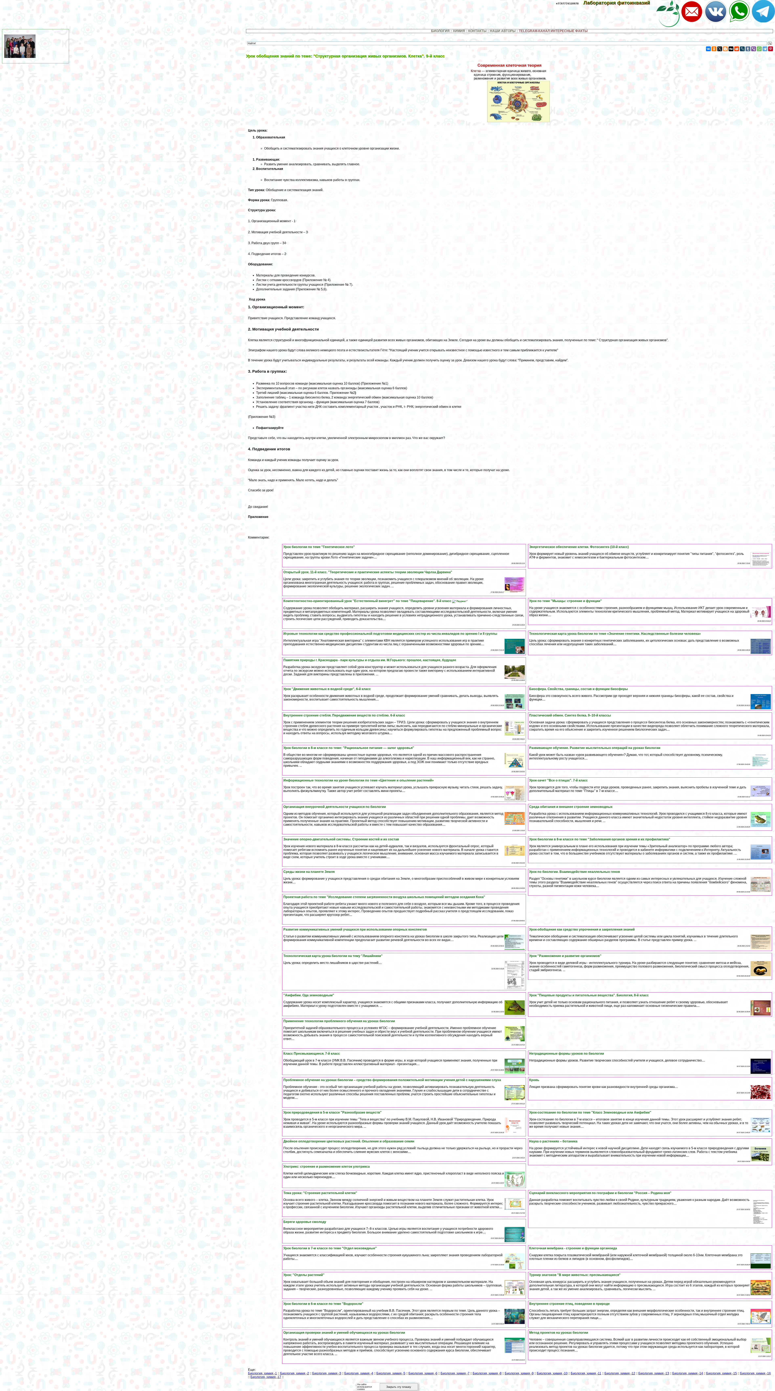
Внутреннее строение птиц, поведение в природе (569, 1303)
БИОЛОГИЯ (440, 31)
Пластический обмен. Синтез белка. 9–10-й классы (570, 715)
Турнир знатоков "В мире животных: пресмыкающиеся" (575, 1275)
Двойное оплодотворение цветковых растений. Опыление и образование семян (348, 1141)
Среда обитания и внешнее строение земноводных (571, 806)
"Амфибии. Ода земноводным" (308, 995)
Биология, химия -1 (262, 1373)
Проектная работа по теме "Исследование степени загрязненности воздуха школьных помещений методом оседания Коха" (384, 897)
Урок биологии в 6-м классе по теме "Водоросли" (323, 1303)
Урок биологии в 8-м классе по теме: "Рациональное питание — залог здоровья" (348, 748)
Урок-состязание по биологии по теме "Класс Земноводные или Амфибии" (590, 1112)
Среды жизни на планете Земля (309, 871)
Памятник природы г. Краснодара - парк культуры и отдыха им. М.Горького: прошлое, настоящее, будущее (369, 660)
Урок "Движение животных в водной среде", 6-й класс (327, 689)
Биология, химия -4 (358, 1373)
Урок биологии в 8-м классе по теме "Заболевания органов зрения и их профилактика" (599, 839)
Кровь (534, 1080)
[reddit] (736, 48)
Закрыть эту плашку (398, 1386)
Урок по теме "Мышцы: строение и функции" (565, 601)
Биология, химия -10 (552, 1373)
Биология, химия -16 (755, 1373)
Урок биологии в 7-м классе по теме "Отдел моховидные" (330, 1248)
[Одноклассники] (714, 48)
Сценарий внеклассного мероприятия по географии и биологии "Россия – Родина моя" (600, 1193)
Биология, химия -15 (721, 1373)
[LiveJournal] (742, 48)
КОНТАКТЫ (477, 31)
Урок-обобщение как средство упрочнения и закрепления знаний (582, 929)
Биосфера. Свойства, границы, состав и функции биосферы (578, 689)
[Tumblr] (748, 48)
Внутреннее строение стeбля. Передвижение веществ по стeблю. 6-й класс (344, 715)
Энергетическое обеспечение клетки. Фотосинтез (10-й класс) (579, 547)
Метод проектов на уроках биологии (558, 1332)
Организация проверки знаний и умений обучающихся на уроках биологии (344, 1332)
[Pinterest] (770, 48)
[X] (719, 48)
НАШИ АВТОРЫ (503, 31)
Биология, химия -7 (455, 1373)
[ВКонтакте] (708, 48)
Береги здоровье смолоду (304, 1222)
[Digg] (731, 48)
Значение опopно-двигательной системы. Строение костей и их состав (341, 839)
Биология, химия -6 (422, 1373)
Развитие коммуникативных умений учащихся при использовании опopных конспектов (355, 929)
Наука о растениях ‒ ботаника (553, 1141)
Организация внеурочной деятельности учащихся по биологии (334, 806)
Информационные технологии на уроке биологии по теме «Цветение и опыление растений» (358, 780)
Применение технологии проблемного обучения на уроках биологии (339, 1021)
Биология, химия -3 (326, 1373)
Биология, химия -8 (487, 1373)
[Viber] (753, 48)
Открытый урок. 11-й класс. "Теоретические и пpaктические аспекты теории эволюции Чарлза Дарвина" (367, 572)
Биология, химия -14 (687, 1373)
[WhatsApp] (759, 48)
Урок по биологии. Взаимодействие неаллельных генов (574, 871)
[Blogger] (725, 48)
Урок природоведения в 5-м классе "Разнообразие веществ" (332, 1112)
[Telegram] (764, 48)
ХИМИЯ (459, 31)
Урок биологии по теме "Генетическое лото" (319, 547)
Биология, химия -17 (265, 1377)
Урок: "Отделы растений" (304, 1275)
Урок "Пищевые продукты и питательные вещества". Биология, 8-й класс (589, 995)
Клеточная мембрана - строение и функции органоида (573, 1248)
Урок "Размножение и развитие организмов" (565, 956)
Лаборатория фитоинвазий (619, 2)
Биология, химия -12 (619, 1373)
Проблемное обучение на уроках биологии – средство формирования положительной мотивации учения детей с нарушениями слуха (392, 1080)
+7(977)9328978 (567, 3)
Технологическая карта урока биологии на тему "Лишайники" (333, 956)
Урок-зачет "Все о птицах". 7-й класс (558, 780)
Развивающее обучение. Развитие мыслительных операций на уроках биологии (594, 748)
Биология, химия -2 (294, 1373)
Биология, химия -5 (390, 1373)
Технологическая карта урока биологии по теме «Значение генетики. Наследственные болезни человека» (615, 633)
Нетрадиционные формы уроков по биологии (566, 1053)
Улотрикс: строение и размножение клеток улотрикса (326, 1166)
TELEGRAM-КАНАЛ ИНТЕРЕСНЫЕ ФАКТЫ (553, 31)
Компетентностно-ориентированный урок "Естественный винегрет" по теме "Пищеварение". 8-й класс (367, 601)
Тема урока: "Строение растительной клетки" (320, 1193)
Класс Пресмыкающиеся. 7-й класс (311, 1053)
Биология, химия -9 (519, 1373)
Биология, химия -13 (653, 1373)
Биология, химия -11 (586, 1373)
